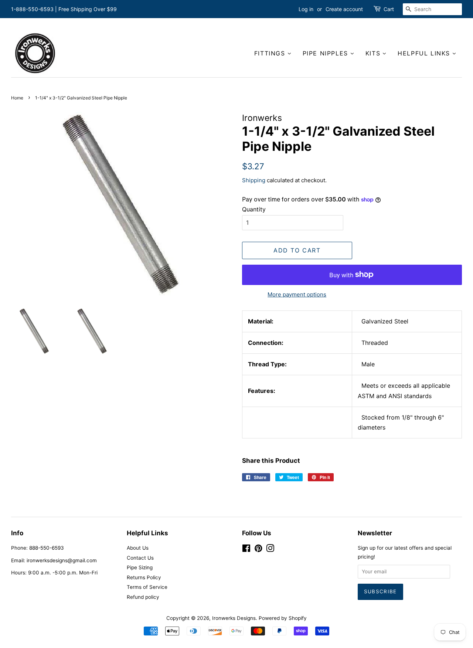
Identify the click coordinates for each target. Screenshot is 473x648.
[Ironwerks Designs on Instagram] (270, 550)
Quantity (254, 209)
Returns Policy (144, 577)
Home (17, 98)
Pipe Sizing (140, 567)
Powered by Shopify (283, 618)
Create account (344, 9)
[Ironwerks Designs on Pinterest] (258, 550)
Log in (306, 9)
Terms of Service (147, 587)
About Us (138, 548)
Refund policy (143, 597)
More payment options (297, 294)
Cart (389, 9)
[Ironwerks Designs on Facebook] (246, 550)
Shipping (253, 180)
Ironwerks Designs (234, 618)
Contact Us (140, 558)
